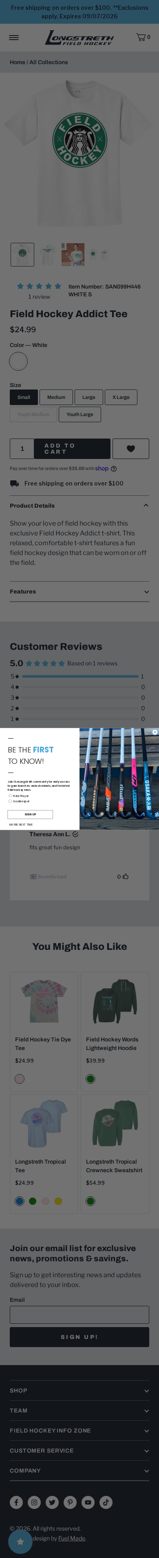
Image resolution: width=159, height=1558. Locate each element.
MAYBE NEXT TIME (21, 824)
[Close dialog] (155, 732)
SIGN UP (30, 815)
